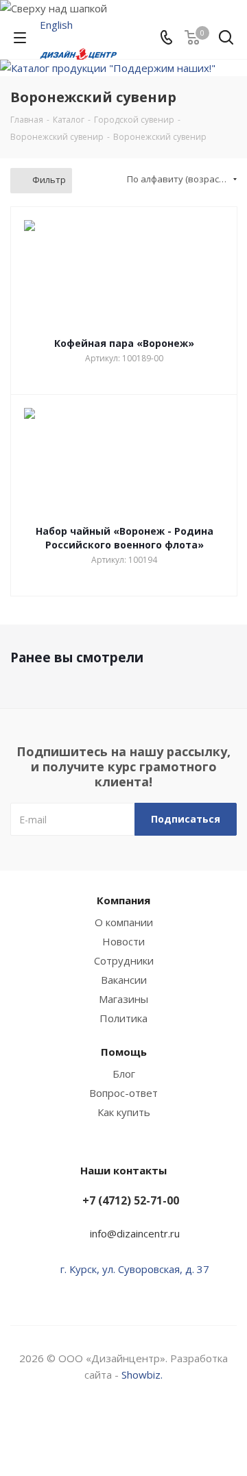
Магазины (123, 999)
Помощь (124, 1051)
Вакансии (124, 980)
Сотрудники (124, 960)
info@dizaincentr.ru (135, 1233)
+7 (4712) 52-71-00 (130, 1200)
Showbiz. (142, 1374)
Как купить (123, 1112)
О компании (124, 922)
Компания (123, 900)
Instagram (140, 1427)
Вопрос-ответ (123, 1093)
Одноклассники (175, 1427)
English (56, 25)
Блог (124, 1073)
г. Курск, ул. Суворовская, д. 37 (134, 1269)
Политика (123, 1018)
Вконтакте (72, 1427)
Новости (123, 941)
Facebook (106, 1427)
